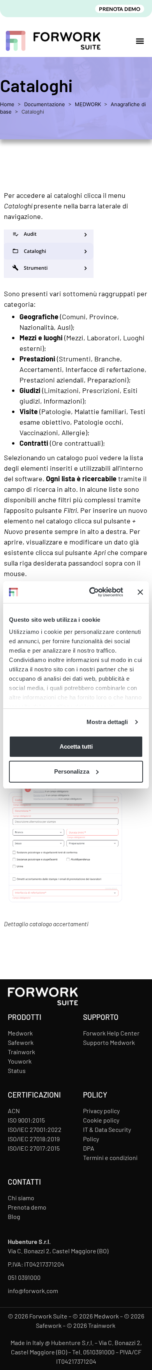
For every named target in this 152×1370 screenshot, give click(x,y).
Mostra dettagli (107, 722)
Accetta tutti (76, 746)
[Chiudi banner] (140, 592)
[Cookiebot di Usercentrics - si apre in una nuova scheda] (92, 592)
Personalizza (71, 771)
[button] (139, 40)
